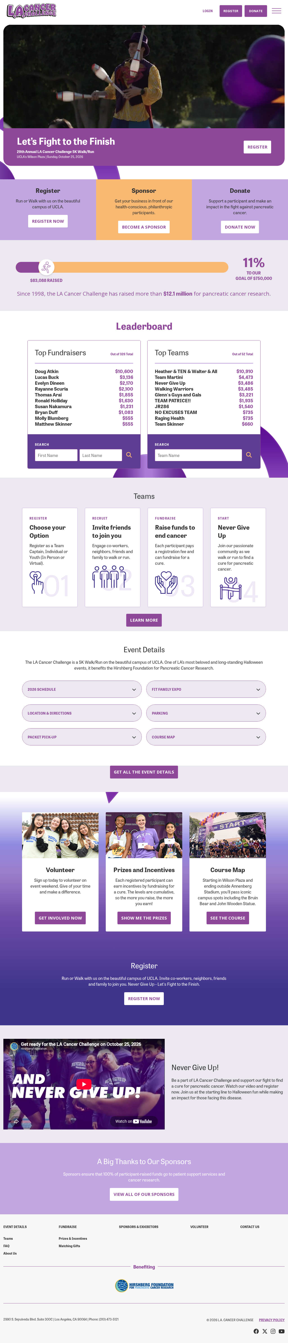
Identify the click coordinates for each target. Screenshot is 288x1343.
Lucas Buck (47, 376)
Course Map (163, 737)
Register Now (48, 221)
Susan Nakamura (53, 406)
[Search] (129, 455)
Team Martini (169, 376)
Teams (8, 1238)
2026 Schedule (42, 689)
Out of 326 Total (121, 354)
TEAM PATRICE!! (173, 400)
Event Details (15, 1226)
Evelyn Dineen (49, 382)
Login (208, 11)
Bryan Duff (46, 411)
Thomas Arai (48, 394)
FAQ (6, 1246)
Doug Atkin (46, 370)
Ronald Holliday (51, 400)
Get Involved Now (60, 918)
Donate (256, 11)
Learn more (144, 620)
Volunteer (199, 1226)
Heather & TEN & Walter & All (186, 370)
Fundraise (68, 1226)
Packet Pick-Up (42, 737)
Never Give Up (170, 382)
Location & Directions (50, 713)
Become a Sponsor (144, 227)
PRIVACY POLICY (272, 1320)
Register (230, 11)
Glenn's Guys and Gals (178, 394)
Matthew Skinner (53, 423)
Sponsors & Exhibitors (138, 1226)
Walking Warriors (174, 388)
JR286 (162, 406)
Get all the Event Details (144, 772)
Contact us (249, 1226)
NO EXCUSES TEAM (176, 411)
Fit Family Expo (166, 689)
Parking (160, 713)
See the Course (227, 918)
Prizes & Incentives (73, 1238)
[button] (276, 10)
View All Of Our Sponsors (144, 1194)
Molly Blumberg (51, 417)
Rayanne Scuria (51, 388)
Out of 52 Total (242, 354)
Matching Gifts (69, 1246)
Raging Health (169, 417)
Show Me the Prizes (144, 918)
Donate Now (240, 227)
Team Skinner (169, 423)
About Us (10, 1253)
